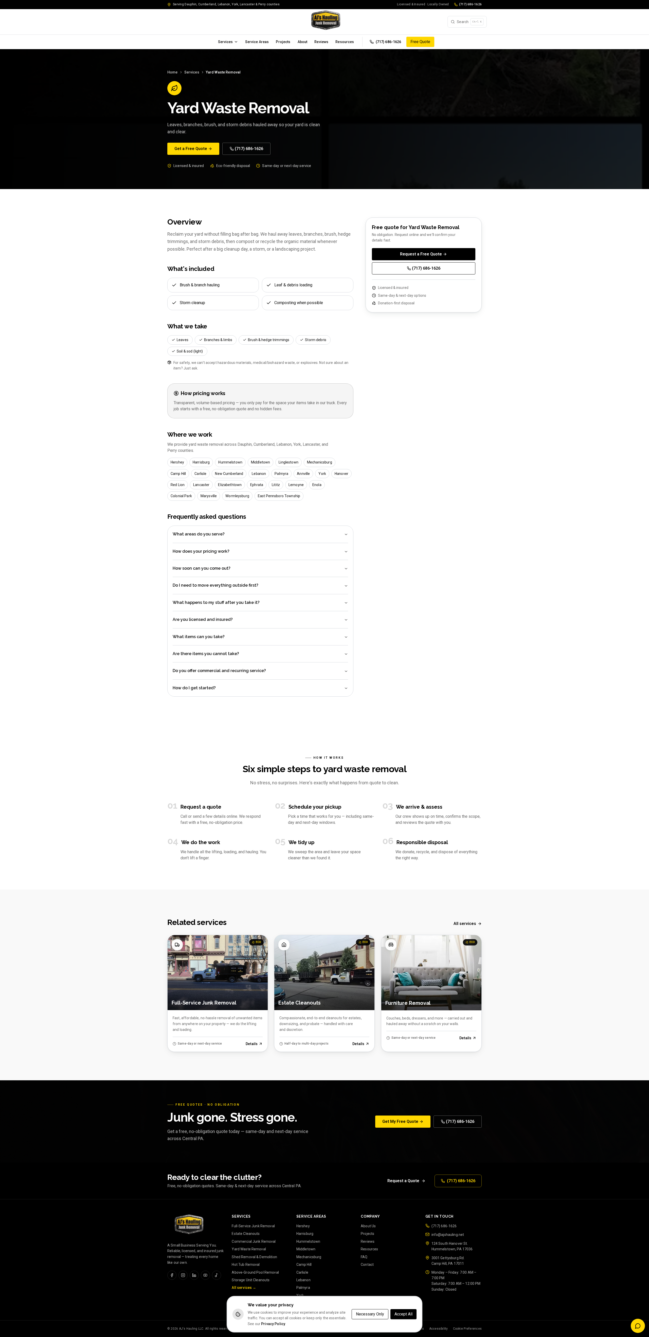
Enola (316, 485)
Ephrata (256, 485)
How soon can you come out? (201, 568)
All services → (244, 1288)
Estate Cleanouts (246, 1234)
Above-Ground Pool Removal (255, 1272)
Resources (344, 42)
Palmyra (281, 473)
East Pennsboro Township (279, 496)
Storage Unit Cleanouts (250, 1280)
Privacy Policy (273, 1324)
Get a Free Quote (190, 148)
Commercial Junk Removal (254, 1241)
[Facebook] (171, 1275)
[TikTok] (216, 1275)
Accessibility (438, 1328)
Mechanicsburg (319, 462)
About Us (368, 1226)
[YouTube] (205, 1275)
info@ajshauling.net (447, 1235)
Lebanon (259, 473)
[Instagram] (183, 1275)
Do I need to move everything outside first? (215, 585)
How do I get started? (194, 687)
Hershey (177, 462)
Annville (303, 473)
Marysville (209, 496)
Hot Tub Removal (246, 1264)
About (303, 42)
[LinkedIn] (194, 1275)
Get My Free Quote (400, 1121)
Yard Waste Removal (249, 1249)
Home (172, 72)
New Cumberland (229, 473)
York (322, 473)
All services (465, 923)
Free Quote (420, 41)
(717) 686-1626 (470, 4)
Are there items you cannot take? (206, 653)
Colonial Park (181, 496)
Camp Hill (178, 473)
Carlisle (200, 473)
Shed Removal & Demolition (254, 1257)
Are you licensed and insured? (203, 619)
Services (225, 42)
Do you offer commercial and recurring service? (219, 670)
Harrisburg (201, 462)
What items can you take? (199, 636)
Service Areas (257, 42)
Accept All (403, 1314)
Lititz (276, 485)
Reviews (321, 42)
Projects (283, 42)
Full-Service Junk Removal (253, 1226)
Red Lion (178, 485)
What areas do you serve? (199, 534)
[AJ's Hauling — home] (324, 21)
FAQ (364, 1257)
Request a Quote (403, 1180)
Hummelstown (230, 462)
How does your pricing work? (201, 551)
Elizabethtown (230, 485)
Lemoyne (296, 485)
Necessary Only (370, 1314)
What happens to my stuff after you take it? (216, 602)
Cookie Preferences (467, 1328)
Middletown (260, 462)
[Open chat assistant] (638, 1326)
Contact (367, 1264)
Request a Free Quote (421, 254)
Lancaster (201, 485)
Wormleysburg (237, 496)
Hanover (341, 473)
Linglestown (288, 462)
